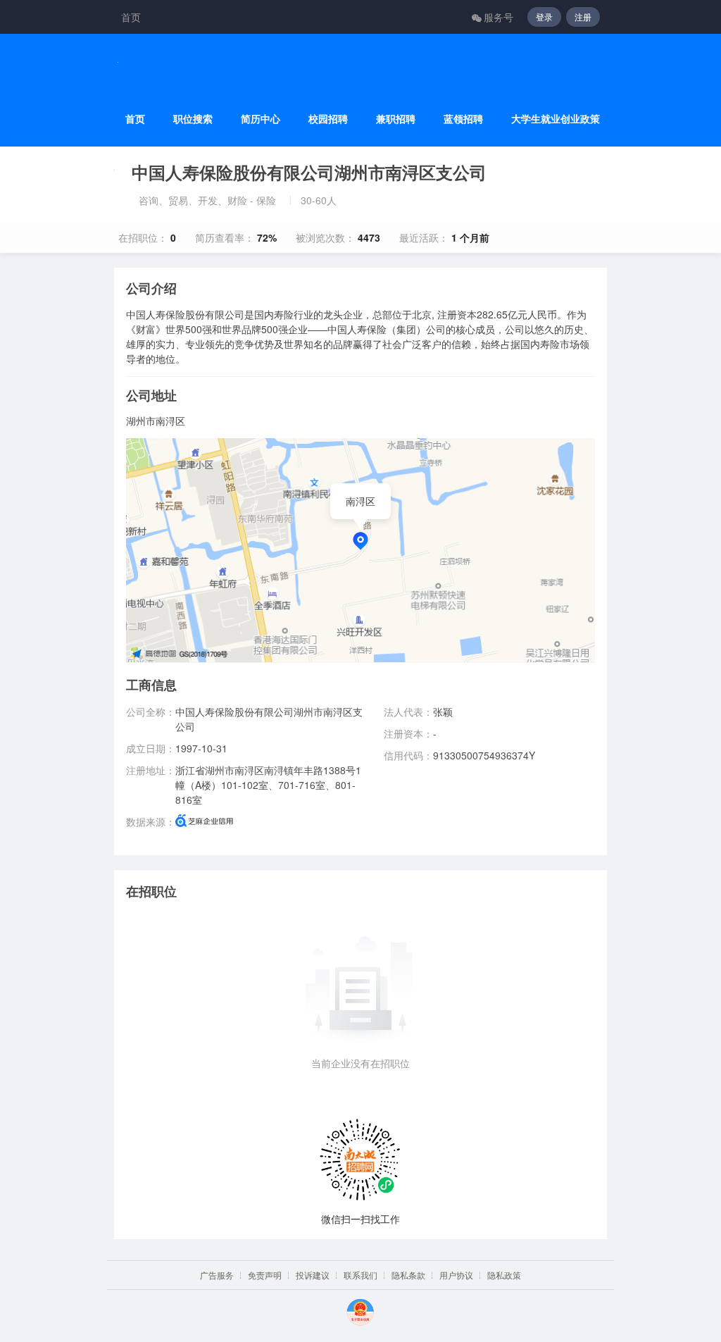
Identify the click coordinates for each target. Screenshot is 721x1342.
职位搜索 (193, 119)
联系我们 (360, 1275)
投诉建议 (313, 1275)
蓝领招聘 (463, 119)
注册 (583, 17)
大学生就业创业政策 (555, 119)
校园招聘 (328, 119)
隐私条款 (408, 1275)
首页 (131, 17)
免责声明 (265, 1275)
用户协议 (456, 1275)
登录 (544, 17)
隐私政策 (504, 1275)
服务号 (498, 17)
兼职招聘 (395, 119)
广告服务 (217, 1275)
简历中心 (260, 119)
